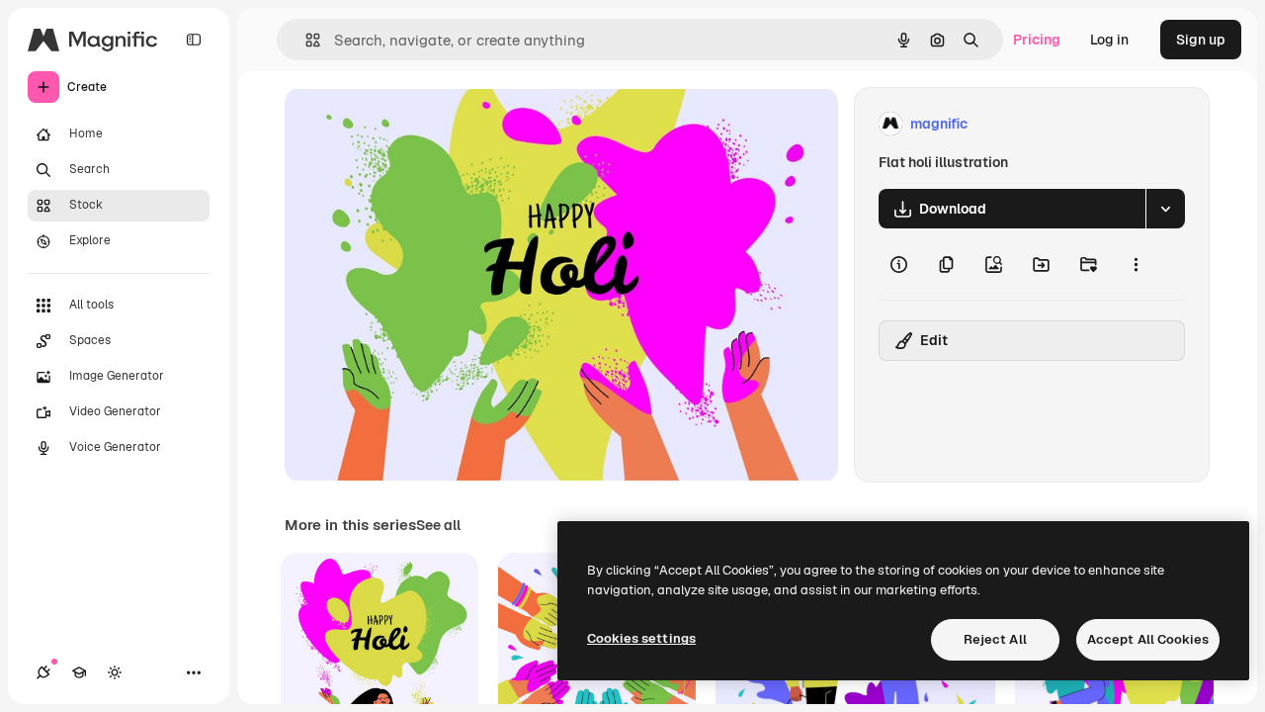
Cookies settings (641, 638)
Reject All (995, 639)
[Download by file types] (1165, 208)
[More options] (1135, 264)
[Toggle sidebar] (194, 39)
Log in (1109, 39)
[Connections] (43, 672)
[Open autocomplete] (305, 40)
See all (438, 525)
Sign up (1200, 39)
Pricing (1036, 39)
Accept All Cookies (1148, 639)
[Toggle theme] (114, 672)
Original (411, 124)
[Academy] (79, 672)
